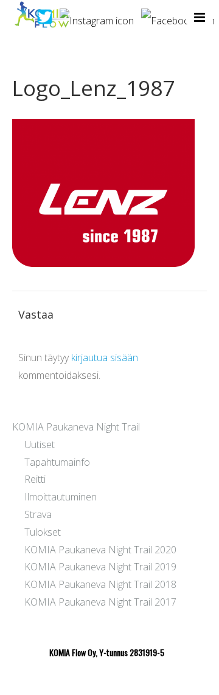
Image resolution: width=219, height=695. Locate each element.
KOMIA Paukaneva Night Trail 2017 (100, 602)
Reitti (35, 479)
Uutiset (39, 444)
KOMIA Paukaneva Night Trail (76, 427)
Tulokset (42, 532)
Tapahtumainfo (57, 462)
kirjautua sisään (104, 357)
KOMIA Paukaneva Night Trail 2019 (100, 566)
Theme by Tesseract (102, 676)
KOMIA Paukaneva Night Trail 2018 (100, 584)
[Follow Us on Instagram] (97, 16)
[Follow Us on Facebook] (178, 16)
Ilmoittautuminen (60, 496)
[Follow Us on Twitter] (44, 16)
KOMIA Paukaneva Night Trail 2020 (100, 549)
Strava (38, 514)
